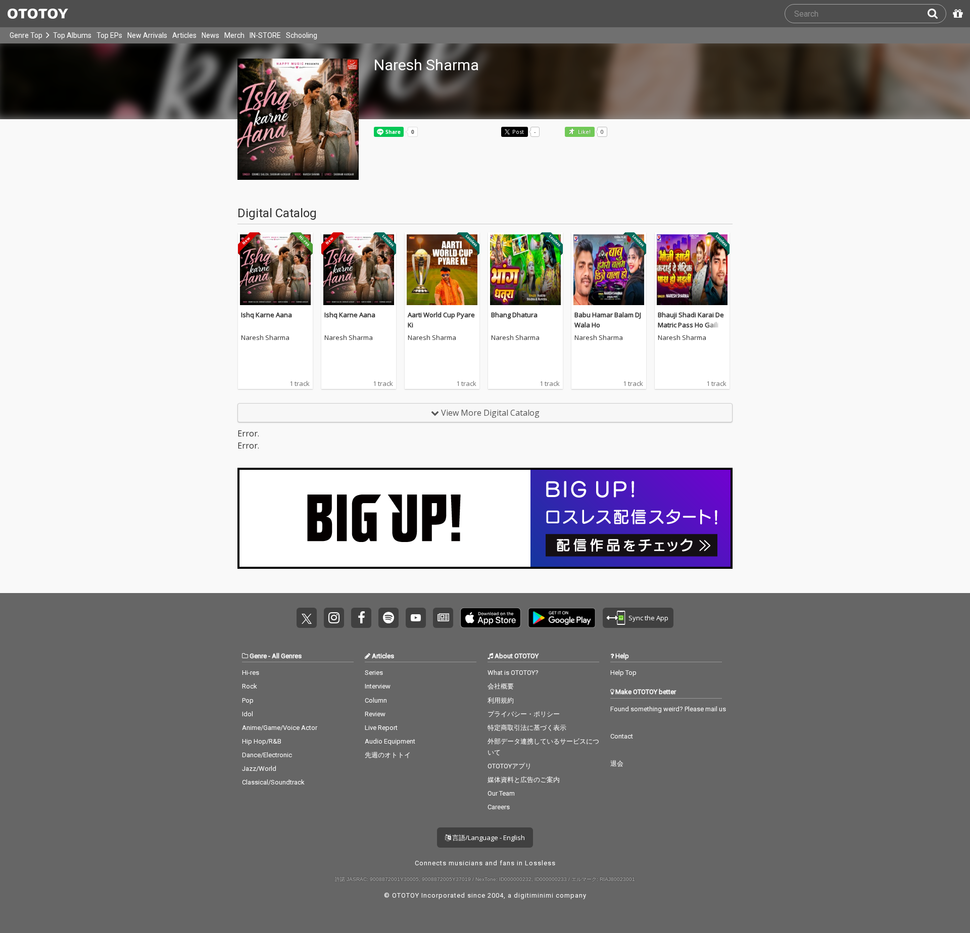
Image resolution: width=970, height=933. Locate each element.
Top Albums (72, 35)
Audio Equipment (390, 741)
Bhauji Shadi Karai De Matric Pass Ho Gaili (691, 319)
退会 (616, 763)
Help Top (623, 672)
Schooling (301, 35)
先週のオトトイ (388, 755)
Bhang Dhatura (514, 314)
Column (376, 700)
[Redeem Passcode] (956, 13)
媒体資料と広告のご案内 (524, 779)
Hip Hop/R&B (261, 741)
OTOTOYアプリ (509, 766)
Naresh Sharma (265, 338)
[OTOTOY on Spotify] (388, 618)
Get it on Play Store (562, 618)
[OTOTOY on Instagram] (334, 618)
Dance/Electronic (267, 755)
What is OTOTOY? (513, 672)
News (210, 35)
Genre (258, 656)
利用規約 (501, 700)
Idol (247, 714)
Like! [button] (583, 132)
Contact (621, 736)
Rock (249, 686)
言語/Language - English (488, 837)
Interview (378, 686)
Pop (248, 700)
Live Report (381, 727)
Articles (184, 35)
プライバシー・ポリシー (524, 714)
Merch (234, 35)
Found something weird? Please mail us (668, 709)
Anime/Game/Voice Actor (279, 727)
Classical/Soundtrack (273, 782)
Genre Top (26, 35)
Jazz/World (259, 768)
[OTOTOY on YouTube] (416, 618)
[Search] (937, 14)
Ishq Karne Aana (266, 314)
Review (375, 714)
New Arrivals (147, 35)
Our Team (501, 793)
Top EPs (109, 35)
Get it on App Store (490, 618)
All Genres (287, 656)
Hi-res (250, 672)
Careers (499, 807)
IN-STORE (265, 35)
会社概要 (501, 686)
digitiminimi (534, 895)
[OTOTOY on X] (307, 618)
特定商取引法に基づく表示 (527, 727)
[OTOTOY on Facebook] (361, 618)
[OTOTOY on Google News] (443, 618)
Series (374, 672)
